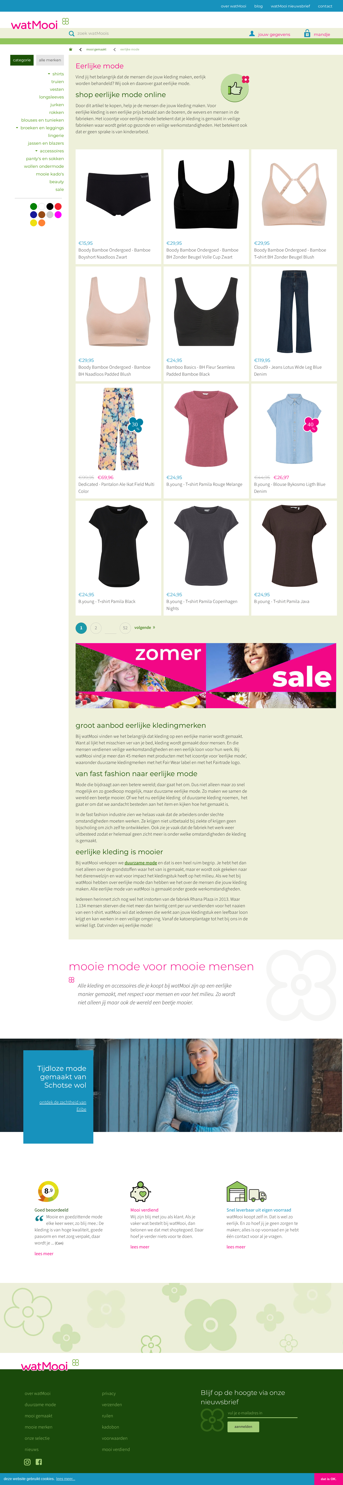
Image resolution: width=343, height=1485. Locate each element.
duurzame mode (141, 863)
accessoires (52, 151)
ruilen (107, 1416)
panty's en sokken (45, 158)
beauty (56, 181)
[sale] (209, 673)
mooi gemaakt (96, 49)
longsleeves (51, 97)
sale (60, 189)
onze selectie (37, 1438)
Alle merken (50, 60)
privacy (109, 1393)
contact (325, 6)
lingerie (56, 135)
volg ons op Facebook (40, 1462)
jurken (57, 104)
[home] (39, 24)
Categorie (22, 60)
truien (57, 81)
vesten (57, 89)
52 (125, 628)
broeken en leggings (42, 127)
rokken (56, 112)
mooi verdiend (116, 1449)
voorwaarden (115, 1438)
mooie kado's (50, 174)
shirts (58, 74)
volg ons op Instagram (28, 1462)
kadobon (110, 1427)
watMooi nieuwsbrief (290, 6)
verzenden (112, 1404)
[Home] (70, 49)
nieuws (31, 1449)
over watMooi (233, 6)
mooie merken (38, 1427)
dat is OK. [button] (328, 1479)
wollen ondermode (44, 166)
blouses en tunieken (42, 120)
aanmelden (243, 1426)
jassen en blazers (46, 143)
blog (258, 6)
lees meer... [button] (65, 1479)
